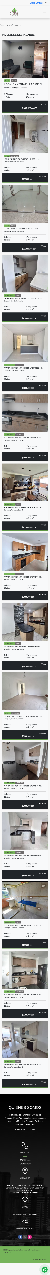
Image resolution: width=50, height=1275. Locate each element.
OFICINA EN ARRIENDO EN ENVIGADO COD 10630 (23, 716)
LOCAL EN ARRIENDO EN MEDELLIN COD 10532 (22, 159)
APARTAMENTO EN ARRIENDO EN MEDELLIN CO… (23, 856)
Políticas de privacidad (25, 1129)
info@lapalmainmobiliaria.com (25, 1214)
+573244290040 (25, 1160)
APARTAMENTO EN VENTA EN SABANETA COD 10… (23, 507)
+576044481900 (25, 1164)
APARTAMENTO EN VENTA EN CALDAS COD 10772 (23, 298)
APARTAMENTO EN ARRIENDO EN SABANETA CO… (23, 438)
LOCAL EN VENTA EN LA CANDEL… (24, 84)
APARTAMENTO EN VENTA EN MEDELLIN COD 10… (23, 647)
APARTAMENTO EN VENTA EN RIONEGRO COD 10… (23, 925)
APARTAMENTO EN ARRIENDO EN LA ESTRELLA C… (23, 368)
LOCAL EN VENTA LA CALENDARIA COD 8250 (21, 229)
